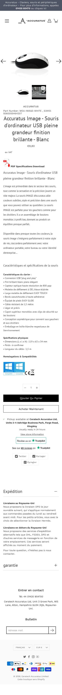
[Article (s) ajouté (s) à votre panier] (56, 20)
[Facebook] (29, 656)
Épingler (32, 462)
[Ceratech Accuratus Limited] (31, 20)
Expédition (12, 491)
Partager (41, 456)
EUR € (39, 647)
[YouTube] (37, 656)
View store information (32, 434)
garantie (10, 565)
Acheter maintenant (31, 409)
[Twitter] (24, 656)
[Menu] (7, 20)
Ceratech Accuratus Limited (35, 676)
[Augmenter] (36, 387)
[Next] (58, 61)
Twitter (22, 456)
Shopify (41, 679)
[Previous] (3, 61)
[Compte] (49, 20)
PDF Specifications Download (27, 166)
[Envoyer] (52, 630)
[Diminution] (25, 387)
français (20, 647)
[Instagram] (33, 656)
